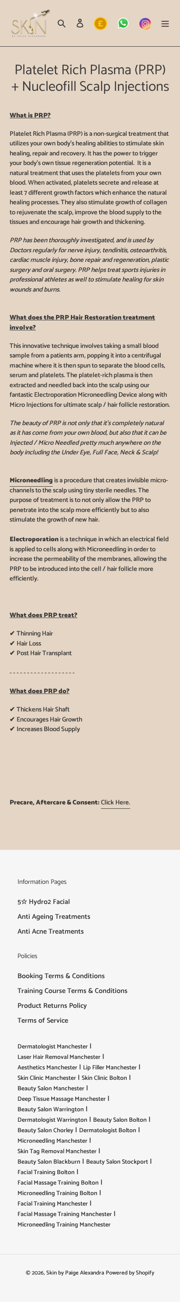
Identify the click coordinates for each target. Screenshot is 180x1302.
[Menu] (165, 23)
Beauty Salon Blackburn (48, 1162)
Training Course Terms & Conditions (72, 991)
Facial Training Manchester (52, 1204)
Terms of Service (42, 1021)
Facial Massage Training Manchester (64, 1214)
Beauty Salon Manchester (50, 1089)
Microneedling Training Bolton (57, 1194)
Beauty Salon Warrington (50, 1110)
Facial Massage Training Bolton (58, 1183)
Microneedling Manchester (52, 1141)
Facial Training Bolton (46, 1173)
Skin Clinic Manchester (46, 1078)
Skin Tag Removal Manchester (57, 1152)
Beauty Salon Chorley (45, 1131)
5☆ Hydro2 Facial (43, 902)
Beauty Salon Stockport (117, 1162)
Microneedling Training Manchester (64, 1225)
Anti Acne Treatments (50, 932)
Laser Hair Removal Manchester (58, 1057)
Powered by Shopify (130, 1273)
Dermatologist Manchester (52, 1047)
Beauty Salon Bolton (120, 1120)
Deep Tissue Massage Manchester (61, 1099)
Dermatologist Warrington (52, 1120)
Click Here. (115, 802)
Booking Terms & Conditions (61, 976)
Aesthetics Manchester (47, 1068)
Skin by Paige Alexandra (75, 1273)
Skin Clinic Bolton (104, 1078)
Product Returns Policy (52, 1006)
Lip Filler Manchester (110, 1068)
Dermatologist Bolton (107, 1131)
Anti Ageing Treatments (53, 917)
